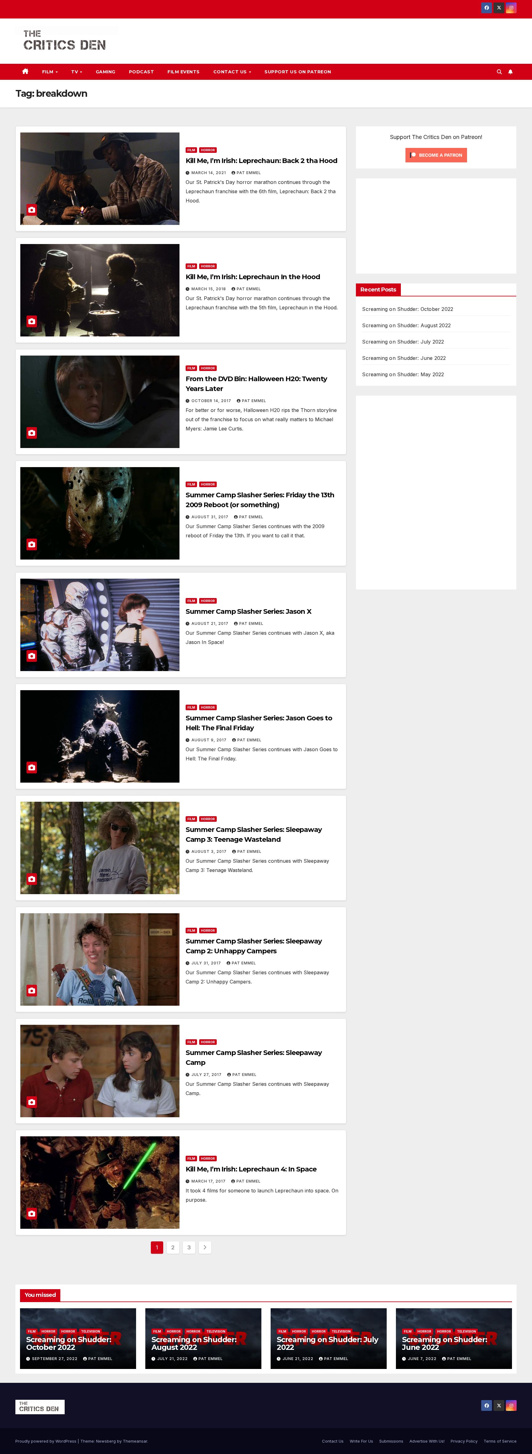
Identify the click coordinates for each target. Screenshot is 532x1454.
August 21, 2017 (210, 623)
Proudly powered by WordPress (46, 1441)
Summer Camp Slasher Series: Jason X (249, 611)
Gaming (105, 72)
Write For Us (361, 1441)
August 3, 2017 (209, 851)
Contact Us (230, 72)
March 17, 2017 (209, 1181)
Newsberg (106, 1441)
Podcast (141, 72)
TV (75, 72)
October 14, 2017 (211, 400)
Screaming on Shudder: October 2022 (407, 309)
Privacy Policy (464, 1441)
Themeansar (135, 1441)
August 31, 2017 (210, 517)
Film (48, 72)
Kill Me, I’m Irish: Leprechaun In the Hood (253, 277)
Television (90, 1331)
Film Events (183, 72)
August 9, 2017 (209, 740)
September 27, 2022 (55, 1358)
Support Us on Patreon (297, 72)
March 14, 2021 (209, 172)
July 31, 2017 (206, 963)
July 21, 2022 (173, 1358)
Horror (208, 150)
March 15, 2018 (209, 289)
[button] (499, 72)
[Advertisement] (413, 224)
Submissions (391, 1441)
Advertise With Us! (427, 1441)
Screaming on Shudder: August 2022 (406, 325)
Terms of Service (500, 1441)
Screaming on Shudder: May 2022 (403, 374)
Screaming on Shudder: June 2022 (404, 358)
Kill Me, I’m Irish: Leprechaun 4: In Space (251, 1169)
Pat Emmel (249, 172)
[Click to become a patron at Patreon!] (436, 155)
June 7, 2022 (423, 1358)
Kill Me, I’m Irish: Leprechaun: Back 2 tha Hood (261, 161)
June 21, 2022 (299, 1358)
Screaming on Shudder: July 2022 (403, 342)
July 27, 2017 (207, 1074)
